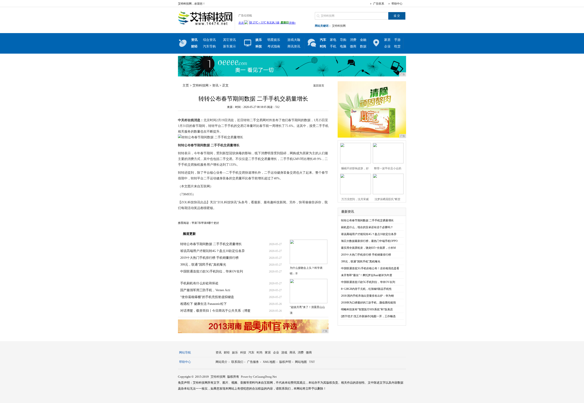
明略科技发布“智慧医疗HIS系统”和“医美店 (367, 309)
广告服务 (253, 362)
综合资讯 (209, 40)
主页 (185, 85)
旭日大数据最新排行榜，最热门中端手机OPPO (369, 241)
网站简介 (221, 362)
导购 (343, 40)
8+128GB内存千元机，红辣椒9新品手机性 (366, 288)
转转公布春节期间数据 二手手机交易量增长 (211, 244)
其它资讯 (229, 40)
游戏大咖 (293, 40)
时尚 (260, 352)
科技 (243, 352)
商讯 (292, 352)
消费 (353, 40)
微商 (353, 46)
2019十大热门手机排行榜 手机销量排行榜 (209, 257)
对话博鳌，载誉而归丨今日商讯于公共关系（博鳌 (215, 310)
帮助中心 (396, 3)
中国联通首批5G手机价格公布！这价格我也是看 (370, 268)
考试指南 (273, 46)
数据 (363, 46)
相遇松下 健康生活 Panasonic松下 (203, 304)
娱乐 (235, 352)
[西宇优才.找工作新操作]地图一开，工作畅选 (368, 316)
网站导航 (185, 352)
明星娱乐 (273, 40)
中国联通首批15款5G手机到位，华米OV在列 (211, 271)
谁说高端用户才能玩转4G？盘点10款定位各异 (212, 251)
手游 (397, 40)
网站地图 (301, 362)
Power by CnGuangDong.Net (259, 376)
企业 (387, 46)
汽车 (251, 352)
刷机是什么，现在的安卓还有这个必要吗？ (367, 227)
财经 (227, 352)
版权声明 (285, 362)
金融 (363, 40)
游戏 (284, 352)
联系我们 (237, 362)
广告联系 (378, 3)
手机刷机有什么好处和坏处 (199, 283)
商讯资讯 (293, 46)
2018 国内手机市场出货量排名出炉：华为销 (367, 295)
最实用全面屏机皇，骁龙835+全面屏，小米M (368, 247)
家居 (387, 40)
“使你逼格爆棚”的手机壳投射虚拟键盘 (207, 297)
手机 (333, 46)
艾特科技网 (339, 25)
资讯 (215, 85)
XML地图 (269, 362)
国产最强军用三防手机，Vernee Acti (205, 290)
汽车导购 (209, 46)
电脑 (343, 46)
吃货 (397, 46)
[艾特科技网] (205, 26)
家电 (333, 40)
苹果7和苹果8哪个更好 (205, 223)
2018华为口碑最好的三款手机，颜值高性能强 (368, 302)
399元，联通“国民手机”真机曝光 (203, 264)
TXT (312, 362)
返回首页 (318, 85)
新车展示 (229, 46)
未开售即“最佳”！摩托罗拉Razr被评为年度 (366, 275)
